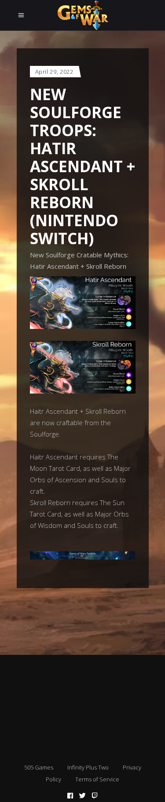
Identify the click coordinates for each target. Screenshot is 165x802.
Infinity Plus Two (88, 767)
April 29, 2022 (54, 72)
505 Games (38, 767)
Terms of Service (97, 779)
